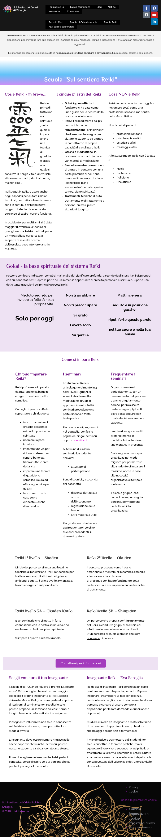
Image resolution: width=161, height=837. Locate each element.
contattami (80, 440)
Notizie (112, 6)
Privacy (133, 787)
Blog (99, 6)
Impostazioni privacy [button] (142, 823)
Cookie (133, 791)
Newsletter (55, 11)
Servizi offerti (56, 22)
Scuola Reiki (110, 22)
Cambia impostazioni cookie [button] (139, 813)
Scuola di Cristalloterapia (83, 22)
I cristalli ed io (56, 6)
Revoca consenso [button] (140, 827)
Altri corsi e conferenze (61, 26)
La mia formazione (80, 6)
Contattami (73, 11)
